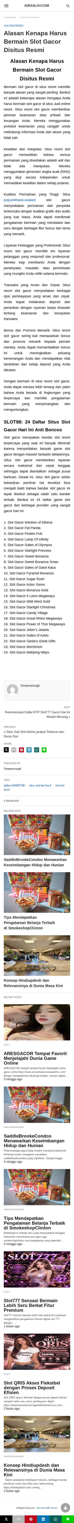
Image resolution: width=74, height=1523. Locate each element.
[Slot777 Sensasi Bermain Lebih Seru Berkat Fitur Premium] (37, 1269)
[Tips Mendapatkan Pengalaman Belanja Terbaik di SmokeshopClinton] (37, 892)
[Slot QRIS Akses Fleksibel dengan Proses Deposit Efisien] (37, 1352)
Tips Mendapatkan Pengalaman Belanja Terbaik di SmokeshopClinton (29, 922)
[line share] (44, 749)
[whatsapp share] (36, 749)
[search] (68, 6)
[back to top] (65, 1508)
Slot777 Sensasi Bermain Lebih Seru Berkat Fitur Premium (31, 1305)
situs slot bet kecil (40, 785)
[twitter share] (6, 749)
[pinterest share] (21, 749)
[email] (18, 1519)
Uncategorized (30, 17)
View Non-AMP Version (47, 1508)
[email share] (13, 749)
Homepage (10, 17)
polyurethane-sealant (20, 200)
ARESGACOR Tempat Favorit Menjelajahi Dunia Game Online (35, 1058)
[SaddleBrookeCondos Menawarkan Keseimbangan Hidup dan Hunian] (37, 834)
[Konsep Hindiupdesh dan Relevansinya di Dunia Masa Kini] (37, 955)
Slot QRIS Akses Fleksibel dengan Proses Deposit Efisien (32, 1387)
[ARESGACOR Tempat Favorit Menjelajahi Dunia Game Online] (37, 1022)
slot (7, 1045)
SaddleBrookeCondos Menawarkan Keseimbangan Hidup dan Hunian (34, 1140)
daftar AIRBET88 (14, 785)
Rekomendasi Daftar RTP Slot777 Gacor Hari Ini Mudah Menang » (37, 714)
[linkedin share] (29, 749)
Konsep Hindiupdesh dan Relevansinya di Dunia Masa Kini (34, 1470)
